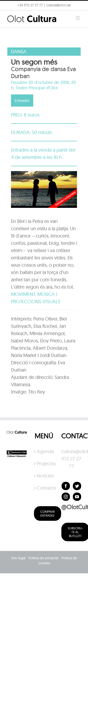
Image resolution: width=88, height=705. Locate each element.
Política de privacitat (43, 558)
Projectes (44, 463)
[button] (10, 16)
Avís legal (18, 558)
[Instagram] (66, 497)
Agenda (44, 451)
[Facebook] (66, 486)
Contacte (44, 488)
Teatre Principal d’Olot (37, 88)
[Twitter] (77, 486)
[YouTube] (77, 497)
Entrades (22, 100)
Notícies (44, 476)
